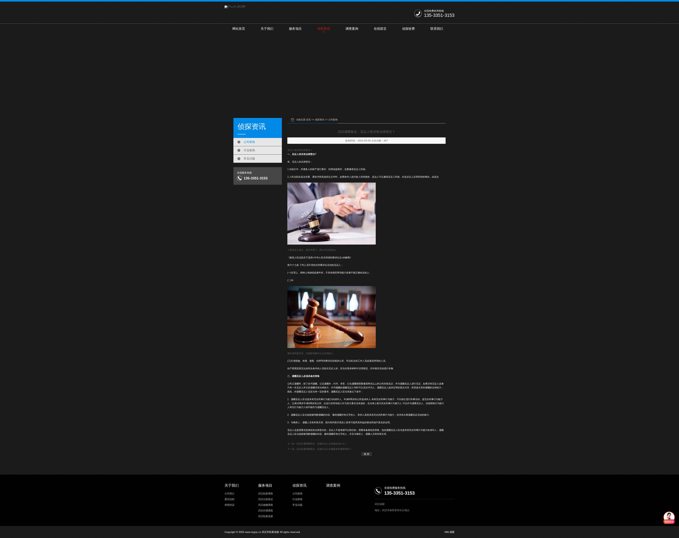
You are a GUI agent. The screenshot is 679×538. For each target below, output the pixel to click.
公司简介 (229, 493)
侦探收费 (408, 28)
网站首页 (238, 28)
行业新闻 (249, 150)
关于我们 (267, 28)
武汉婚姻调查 (265, 504)
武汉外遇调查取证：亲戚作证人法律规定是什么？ (322, 443)
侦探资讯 (323, 28)
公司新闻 (249, 141)
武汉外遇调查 (265, 510)
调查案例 (352, 28)
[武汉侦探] (235, 6)
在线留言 (380, 28)
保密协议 (229, 504)
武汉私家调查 (265, 493)
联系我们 (436, 28)
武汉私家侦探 (265, 516)
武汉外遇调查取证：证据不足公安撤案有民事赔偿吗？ (324, 449)
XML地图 (449, 532)
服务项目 (295, 28)
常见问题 (249, 158)
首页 (308, 119)
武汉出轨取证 (265, 499)
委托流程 (229, 499)
